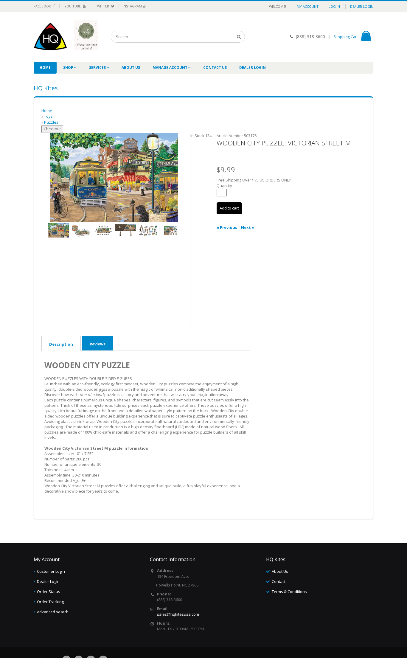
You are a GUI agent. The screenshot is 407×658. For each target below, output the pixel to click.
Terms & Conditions (289, 591)
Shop (68, 67)
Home (45, 67)
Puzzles (51, 122)
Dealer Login (361, 6)
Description (61, 344)
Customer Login (51, 571)
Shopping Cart (346, 36)
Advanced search (53, 611)
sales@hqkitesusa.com (178, 614)
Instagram (133, 6)
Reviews (97, 344)
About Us (131, 67)
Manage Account (170, 67)
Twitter (102, 6)
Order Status (48, 591)
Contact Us (215, 67)
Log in (334, 6)
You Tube (73, 6)
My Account (308, 6)
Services (98, 67)
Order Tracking (50, 601)
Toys (48, 116)
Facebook (43, 6)
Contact (278, 581)
